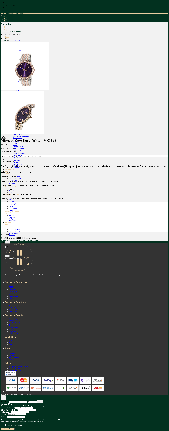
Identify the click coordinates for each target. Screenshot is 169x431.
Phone (4, 414)
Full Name (6, 412)
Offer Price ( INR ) (9, 410)
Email (4, 416)
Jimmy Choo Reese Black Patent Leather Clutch (20, 240)
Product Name (8, 408)
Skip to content (6, 11)
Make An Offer (8, 429)
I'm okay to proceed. (14, 425)
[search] (40, 401)
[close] (3, 33)
